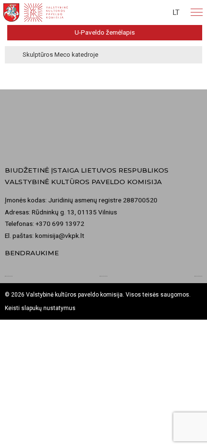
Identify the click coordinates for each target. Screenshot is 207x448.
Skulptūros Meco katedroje (60, 54)
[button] (176, 12)
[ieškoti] (138, 12)
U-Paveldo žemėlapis (105, 32)
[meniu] (197, 12)
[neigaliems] (156, 12)
